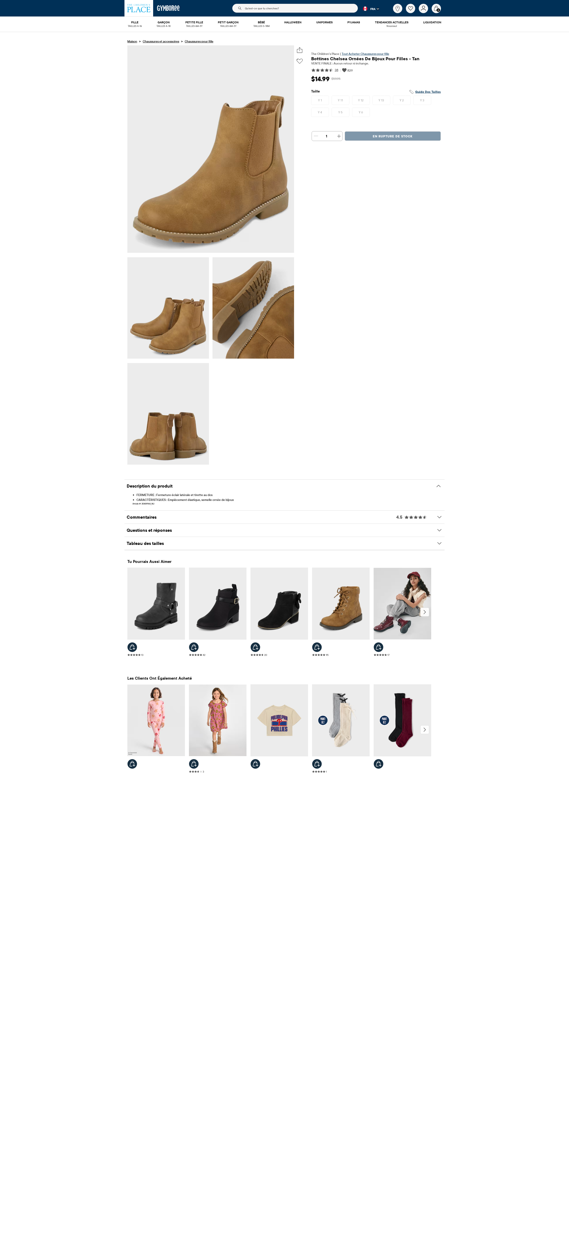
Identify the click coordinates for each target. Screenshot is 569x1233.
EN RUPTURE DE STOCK (393, 136)
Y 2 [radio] (402, 100)
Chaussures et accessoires (161, 41)
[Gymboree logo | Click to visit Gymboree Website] (168, 8)
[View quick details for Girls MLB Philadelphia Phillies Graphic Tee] (255, 764)
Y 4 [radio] (320, 112)
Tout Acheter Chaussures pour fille (365, 54)
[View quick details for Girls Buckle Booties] (194, 647)
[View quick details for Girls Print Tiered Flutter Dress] (194, 764)
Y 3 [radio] (422, 100)
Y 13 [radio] (381, 100)
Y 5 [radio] (340, 112)
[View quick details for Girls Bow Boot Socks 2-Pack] (317, 764)
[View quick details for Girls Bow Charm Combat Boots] (378, 647)
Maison (132, 41)
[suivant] (424, 612)
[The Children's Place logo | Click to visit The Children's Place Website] (138, 8)
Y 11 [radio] (340, 100)
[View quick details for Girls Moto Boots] (132, 647)
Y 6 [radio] (361, 112)
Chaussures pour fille (199, 41)
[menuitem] (135, 23)
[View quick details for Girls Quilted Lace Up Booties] (317, 647)
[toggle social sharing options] (299, 50)
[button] (368, 8)
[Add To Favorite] (299, 61)
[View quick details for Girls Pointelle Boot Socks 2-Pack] (378, 764)
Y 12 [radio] (361, 100)
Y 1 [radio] (320, 100)
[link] (397, 8)
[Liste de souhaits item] (412, 12)
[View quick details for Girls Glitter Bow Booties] (255, 647)
